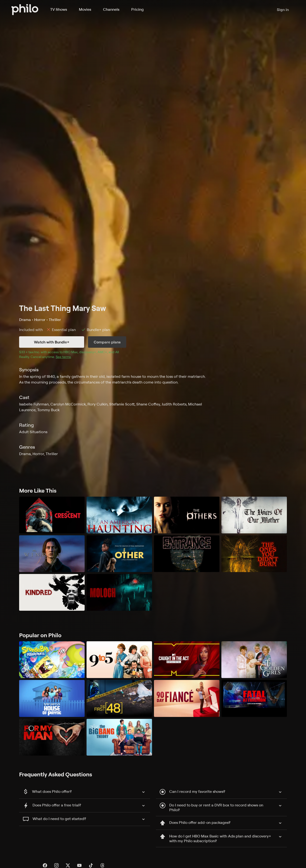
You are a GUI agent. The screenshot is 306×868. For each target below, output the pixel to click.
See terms (63, 357)
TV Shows (58, 9)
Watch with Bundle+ (51, 342)
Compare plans (107, 342)
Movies (85, 9)
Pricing (137, 9)
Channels (111, 9)
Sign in (283, 9)
